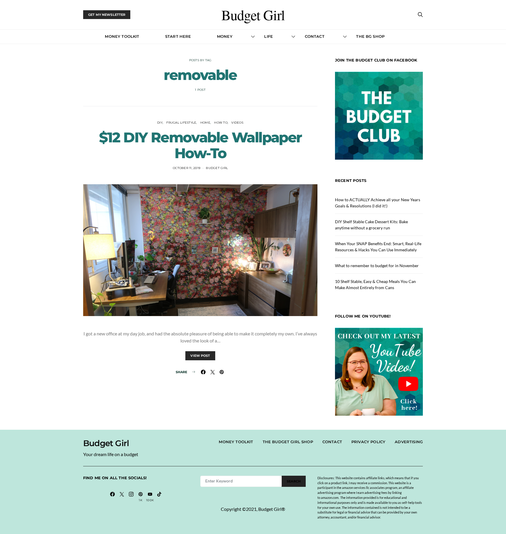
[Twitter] (122, 497)
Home (205, 122)
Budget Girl (253, 15)
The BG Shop (370, 36)
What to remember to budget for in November (377, 265)
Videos (237, 122)
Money (225, 36)
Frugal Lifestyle (181, 122)
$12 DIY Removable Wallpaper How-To (200, 145)
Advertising (409, 441)
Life (268, 36)
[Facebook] (112, 497)
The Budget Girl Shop (288, 441)
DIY (160, 122)
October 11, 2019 (186, 168)
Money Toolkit (122, 36)
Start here (178, 36)
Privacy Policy (368, 441)
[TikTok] (159, 497)
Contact (314, 36)
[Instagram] (131, 497)
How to (221, 122)
